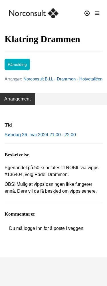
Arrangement (17, 98)
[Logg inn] (87, 13)
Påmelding (17, 64)
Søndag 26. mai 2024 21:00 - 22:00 (40, 134)
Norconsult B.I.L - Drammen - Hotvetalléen (62, 78)
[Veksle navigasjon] (97, 13)
